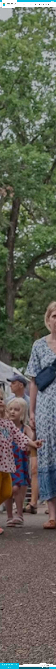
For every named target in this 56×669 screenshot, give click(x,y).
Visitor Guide (52, 667)
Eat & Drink (37, 4)
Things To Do (26, 4)
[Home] (9, 4)
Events (32, 4)
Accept (9, 667)
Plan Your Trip (44, 4)
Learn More (7, 665)
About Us (52, 1)
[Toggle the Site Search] (49, 5)
